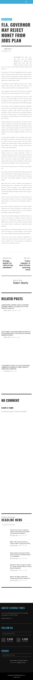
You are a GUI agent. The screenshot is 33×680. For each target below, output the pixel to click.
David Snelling (14, 535)
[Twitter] (26, 2)
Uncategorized (7, 19)
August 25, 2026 (22, 535)
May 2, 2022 (14, 371)
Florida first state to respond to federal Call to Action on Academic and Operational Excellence (20, 531)
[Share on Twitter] (27, 49)
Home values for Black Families (19, 660)
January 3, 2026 (16, 310)
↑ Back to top (16, 677)
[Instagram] (22, 2)
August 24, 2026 (22, 545)
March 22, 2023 (16, 337)
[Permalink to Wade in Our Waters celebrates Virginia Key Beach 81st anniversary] (5, 579)
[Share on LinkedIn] (30, 49)
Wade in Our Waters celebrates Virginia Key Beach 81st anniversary (20, 577)
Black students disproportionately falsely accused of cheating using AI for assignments (20, 554)
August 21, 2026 (22, 580)
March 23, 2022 (21, 662)
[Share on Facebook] (24, 49)
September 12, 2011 (6, 51)
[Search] (3, 2)
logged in (12, 411)
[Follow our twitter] (3, 640)
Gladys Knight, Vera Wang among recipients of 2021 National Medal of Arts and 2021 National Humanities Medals (16, 333)
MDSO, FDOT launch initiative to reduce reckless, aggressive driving (20, 542)
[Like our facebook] (18, 640)
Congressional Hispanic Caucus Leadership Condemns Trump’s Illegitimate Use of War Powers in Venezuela (15, 306)
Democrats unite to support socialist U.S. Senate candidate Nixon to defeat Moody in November (21, 566)
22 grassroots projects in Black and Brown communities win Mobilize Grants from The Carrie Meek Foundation (15, 367)
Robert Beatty (7, 310)
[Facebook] (19, 2)
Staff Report (7, 371)
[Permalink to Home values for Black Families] (5, 663)
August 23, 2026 (22, 570)
